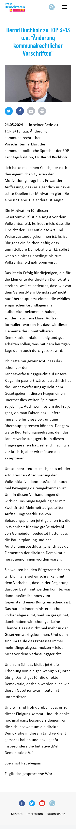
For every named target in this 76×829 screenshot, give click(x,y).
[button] (9, 114)
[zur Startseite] (15, 7)
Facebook (23, 808)
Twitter (33, 808)
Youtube (43, 808)
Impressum (35, 813)
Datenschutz (56, 813)
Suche (53, 12)
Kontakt (16, 813)
